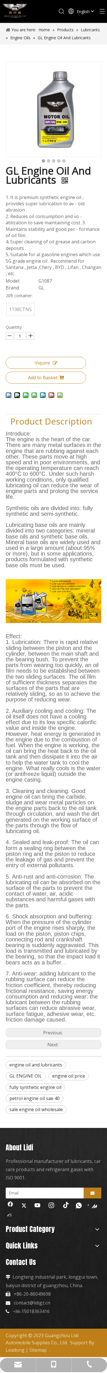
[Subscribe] (92, 1193)
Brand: (13, 288)
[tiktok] (65, 1205)
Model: (13, 281)
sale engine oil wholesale (36, 1109)
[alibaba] (10, 1214)
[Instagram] (51, 1205)
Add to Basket (43, 377)
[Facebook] (10, 1205)
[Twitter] (24, 1205)
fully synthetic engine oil (35, 1087)
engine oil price (68, 1076)
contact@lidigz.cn (32, 1303)
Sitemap (38, 1350)
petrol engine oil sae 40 (34, 1098)
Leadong (15, 1350)
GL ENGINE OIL (25, 1076)
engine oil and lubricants (35, 1065)
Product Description (51, 421)
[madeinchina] (92, 1205)
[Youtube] (37, 1205)
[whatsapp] (78, 1205)
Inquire (42, 363)
